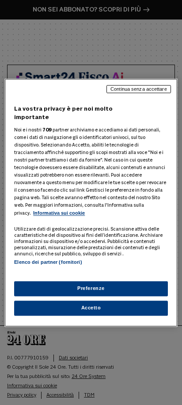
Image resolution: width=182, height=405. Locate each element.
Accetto (91, 307)
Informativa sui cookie (59, 213)
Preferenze (91, 288)
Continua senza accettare (138, 89)
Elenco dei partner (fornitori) (48, 262)
